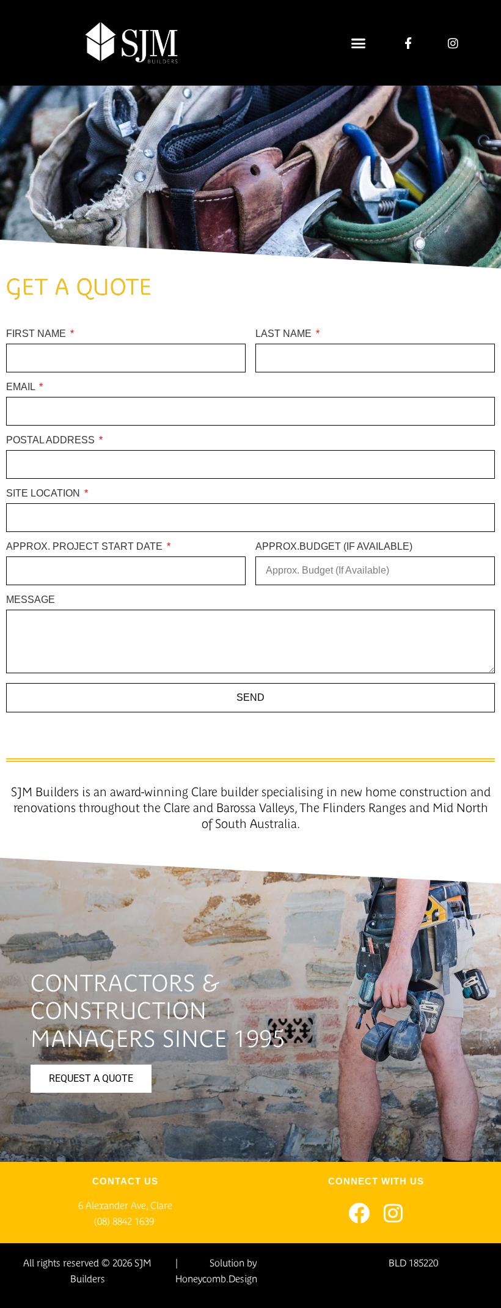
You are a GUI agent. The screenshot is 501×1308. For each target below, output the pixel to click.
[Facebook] (359, 1213)
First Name (37, 334)
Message (30, 600)
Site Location (44, 493)
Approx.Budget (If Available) (333, 547)
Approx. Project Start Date (85, 547)
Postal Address (51, 440)
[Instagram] (393, 1213)
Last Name (284, 334)
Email (21, 387)
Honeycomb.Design (216, 1278)
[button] (358, 42)
